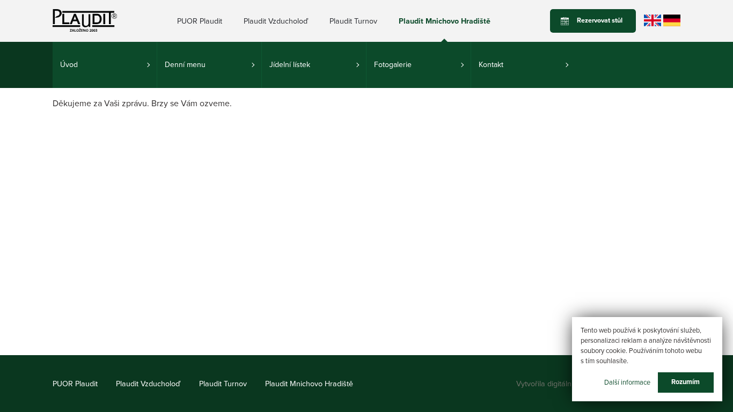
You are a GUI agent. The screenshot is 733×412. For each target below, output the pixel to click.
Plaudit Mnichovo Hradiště (444, 21)
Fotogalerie (393, 64)
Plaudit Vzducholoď (276, 21)
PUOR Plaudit (199, 21)
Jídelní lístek (289, 64)
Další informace (627, 382)
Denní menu (185, 64)
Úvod (69, 64)
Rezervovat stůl (599, 21)
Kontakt (491, 64)
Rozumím (685, 382)
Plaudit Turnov (353, 21)
